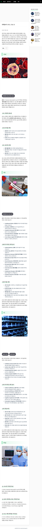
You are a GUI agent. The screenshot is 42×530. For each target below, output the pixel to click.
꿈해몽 (15, 1)
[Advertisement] (14, 14)
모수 (25, 363)
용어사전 (9, 1)
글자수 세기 (5, 354)
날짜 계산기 (12, 354)
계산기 (4, 1)
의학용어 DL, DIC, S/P (7, 214)
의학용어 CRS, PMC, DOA (8, 96)
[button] (41, 1)
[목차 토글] (6, 48)
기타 (18, 1)
